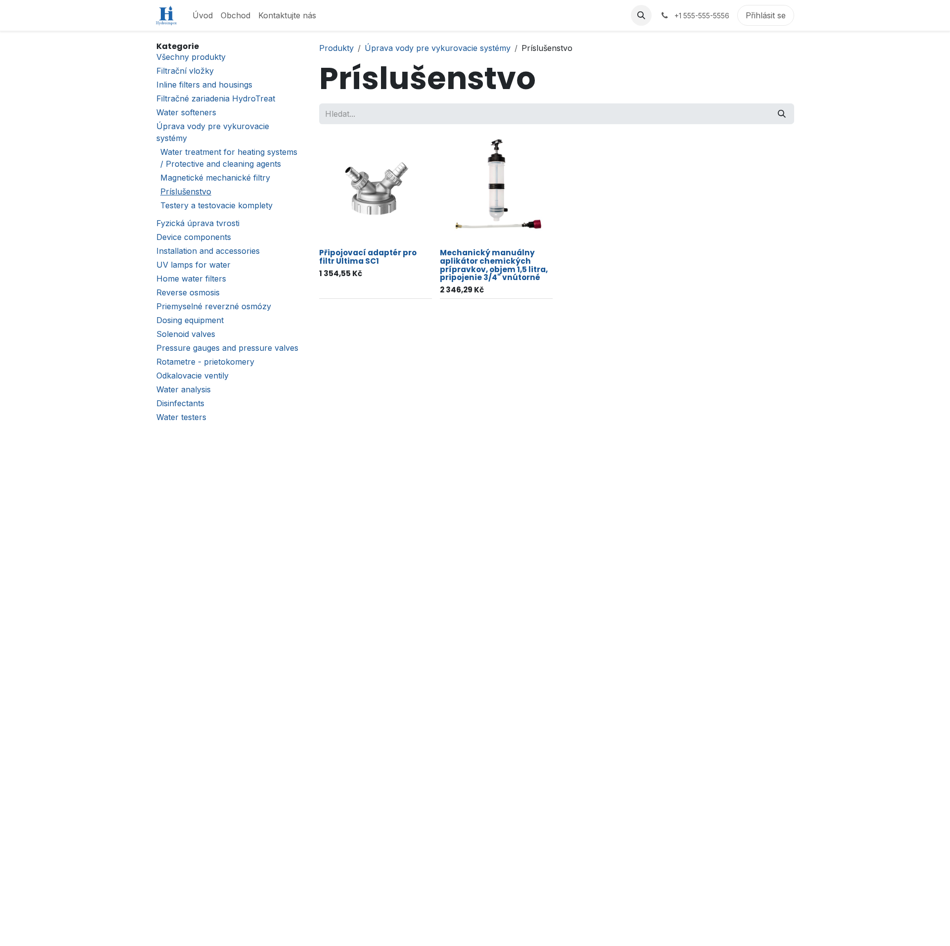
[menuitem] (203, 15)
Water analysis (183, 389)
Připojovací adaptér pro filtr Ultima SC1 (368, 256)
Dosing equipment (190, 320)
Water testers (181, 417)
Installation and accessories (208, 251)
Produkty (336, 48)
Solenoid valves (185, 334)
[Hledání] (781, 113)
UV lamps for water (193, 265)
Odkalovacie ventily (192, 375)
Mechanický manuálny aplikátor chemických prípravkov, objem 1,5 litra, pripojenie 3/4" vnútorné (494, 265)
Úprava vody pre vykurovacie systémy (438, 48)
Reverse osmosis (188, 292)
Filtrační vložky (185, 71)
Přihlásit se (766, 15)
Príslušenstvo (185, 191)
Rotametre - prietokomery (205, 362)
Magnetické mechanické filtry (215, 178)
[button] (641, 15)
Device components (193, 237)
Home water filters (191, 279)
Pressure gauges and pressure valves (227, 348)
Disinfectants (180, 403)
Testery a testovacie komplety (216, 205)
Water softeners (186, 112)
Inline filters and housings (204, 85)
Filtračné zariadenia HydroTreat (215, 98)
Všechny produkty (191, 57)
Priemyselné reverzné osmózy (213, 306)
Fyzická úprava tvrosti (197, 223)
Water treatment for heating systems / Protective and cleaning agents (228, 158)
